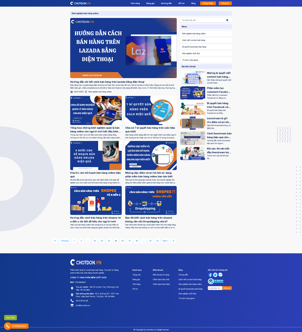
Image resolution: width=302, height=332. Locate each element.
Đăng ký (225, 3)
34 (109, 241)
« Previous (64, 241)
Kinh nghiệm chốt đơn (191, 53)
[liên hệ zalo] (220, 274)
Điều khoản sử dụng (161, 275)
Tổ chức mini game (190, 60)
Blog (193, 3)
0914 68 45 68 (82, 301)
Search (227, 20)
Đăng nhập (208, 3)
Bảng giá (150, 3)
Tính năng (135, 3)
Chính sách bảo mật (161, 279)
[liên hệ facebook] (210, 274)
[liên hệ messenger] (215, 274)
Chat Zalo (10, 318)
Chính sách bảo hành (161, 284)
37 (130, 241)
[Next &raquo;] (173, 240)
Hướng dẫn (166, 3)
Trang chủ (136, 275)
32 (95, 241)
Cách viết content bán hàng (193, 40)
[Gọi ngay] (7, 326)
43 (150, 241)
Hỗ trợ (181, 3)
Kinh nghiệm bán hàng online (100, 92)
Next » (165, 241)
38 (137, 241)
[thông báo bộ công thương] (216, 281)
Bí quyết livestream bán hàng (194, 47)
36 (123, 241)
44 (157, 241)
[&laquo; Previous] (55, 240)
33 (102, 241)
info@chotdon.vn (83, 305)
